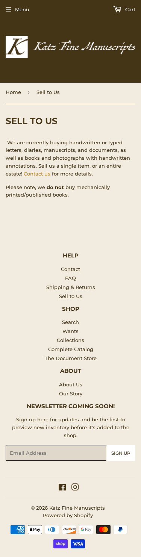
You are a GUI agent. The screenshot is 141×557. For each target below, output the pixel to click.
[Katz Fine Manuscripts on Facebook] (62, 488)
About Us (70, 384)
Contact (70, 269)
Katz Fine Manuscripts (77, 508)
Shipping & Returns (70, 287)
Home (13, 92)
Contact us (37, 174)
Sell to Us (70, 296)
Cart (129, 9)
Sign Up (120, 453)
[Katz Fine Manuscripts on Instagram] (75, 488)
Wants (70, 331)
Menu (22, 9)
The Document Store (71, 358)
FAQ (70, 278)
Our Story (70, 394)
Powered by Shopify (68, 515)
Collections (70, 340)
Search (70, 322)
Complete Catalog (70, 349)
